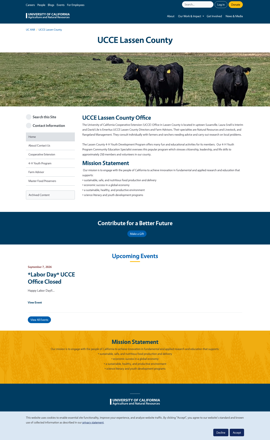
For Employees (75, 5)
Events (61, 5)
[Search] (211, 4)
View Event (35, 302)
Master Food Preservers (42, 181)
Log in (221, 4)
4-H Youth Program (39, 163)
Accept (237, 432)
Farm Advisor (36, 172)
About (170, 16)
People (41, 5)
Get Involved (214, 16)
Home (32, 137)
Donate (235, 4)
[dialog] (135, 425)
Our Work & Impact (189, 16)
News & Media (234, 16)
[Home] (48, 16)
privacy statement (93, 422)
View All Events (39, 320)
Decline (220, 432)
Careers (30, 5)
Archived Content (39, 195)
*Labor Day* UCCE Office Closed (51, 278)
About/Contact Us (39, 145)
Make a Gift (137, 234)
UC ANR (30, 29)
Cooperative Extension (41, 154)
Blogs (51, 5)
